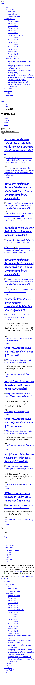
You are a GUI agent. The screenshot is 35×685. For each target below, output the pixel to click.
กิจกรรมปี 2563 (13, 42)
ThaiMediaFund (9, 168)
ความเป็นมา (12, 12)
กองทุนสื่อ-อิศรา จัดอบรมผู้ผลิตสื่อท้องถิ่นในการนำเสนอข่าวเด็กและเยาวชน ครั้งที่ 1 (19, 231)
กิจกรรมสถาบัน (9, 19)
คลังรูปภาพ (8, 91)
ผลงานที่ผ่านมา (13, 14)
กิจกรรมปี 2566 (13, 49)
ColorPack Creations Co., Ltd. (25, 576)
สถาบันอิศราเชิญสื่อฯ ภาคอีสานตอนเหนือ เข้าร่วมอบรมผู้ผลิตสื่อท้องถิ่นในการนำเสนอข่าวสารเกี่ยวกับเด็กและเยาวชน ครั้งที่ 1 (19, 267)
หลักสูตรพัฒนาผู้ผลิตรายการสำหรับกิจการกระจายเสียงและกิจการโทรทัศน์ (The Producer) (21, 84)
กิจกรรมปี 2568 (13, 54)
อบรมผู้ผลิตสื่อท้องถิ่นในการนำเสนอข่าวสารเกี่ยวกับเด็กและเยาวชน (19, 173)
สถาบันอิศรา (25, 170)
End (5, 539)
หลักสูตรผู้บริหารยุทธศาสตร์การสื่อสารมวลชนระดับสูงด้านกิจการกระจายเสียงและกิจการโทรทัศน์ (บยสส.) (21, 77)
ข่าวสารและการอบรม (11, 58)
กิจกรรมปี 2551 (13, 28)
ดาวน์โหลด (8, 93)
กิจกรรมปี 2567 (13, 51)
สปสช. (6, 338)
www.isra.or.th (17, 571)
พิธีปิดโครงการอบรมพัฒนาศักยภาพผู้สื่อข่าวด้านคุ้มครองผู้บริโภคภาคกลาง (18, 423)
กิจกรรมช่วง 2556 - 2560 (16, 35)
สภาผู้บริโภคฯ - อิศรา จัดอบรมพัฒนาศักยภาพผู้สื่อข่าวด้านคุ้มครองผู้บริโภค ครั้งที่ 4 (19, 385)
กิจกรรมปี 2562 (13, 40)
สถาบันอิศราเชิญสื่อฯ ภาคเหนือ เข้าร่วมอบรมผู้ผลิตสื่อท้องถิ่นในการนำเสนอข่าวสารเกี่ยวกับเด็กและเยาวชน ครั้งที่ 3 (18, 146)
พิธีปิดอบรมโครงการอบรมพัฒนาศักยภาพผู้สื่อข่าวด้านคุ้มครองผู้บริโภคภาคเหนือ (17, 497)
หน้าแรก (7, 7)
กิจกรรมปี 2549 (13, 23)
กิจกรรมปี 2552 (13, 30)
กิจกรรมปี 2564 (13, 44)
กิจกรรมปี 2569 (13, 56)
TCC (5, 447)
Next (5, 538)
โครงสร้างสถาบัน (14, 16)
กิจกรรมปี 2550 (13, 26)
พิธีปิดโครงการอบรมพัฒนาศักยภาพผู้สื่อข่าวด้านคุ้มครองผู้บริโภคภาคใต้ (18, 352)
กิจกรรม (7, 106)
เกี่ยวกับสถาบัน (9, 9)
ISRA (16, 168)
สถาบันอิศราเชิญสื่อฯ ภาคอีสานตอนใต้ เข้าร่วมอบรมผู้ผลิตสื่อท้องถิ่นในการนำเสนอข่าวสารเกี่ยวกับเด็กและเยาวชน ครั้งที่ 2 (18, 191)
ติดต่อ (6, 98)
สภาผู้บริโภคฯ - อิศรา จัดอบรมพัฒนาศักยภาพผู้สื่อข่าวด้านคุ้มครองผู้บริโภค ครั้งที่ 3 (19, 458)
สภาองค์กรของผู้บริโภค (21, 374)
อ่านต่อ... (7, 177)
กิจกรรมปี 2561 (13, 37)
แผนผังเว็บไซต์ (9, 95)
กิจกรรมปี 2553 (13, 33)
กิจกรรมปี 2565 (13, 47)
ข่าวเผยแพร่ (8, 88)
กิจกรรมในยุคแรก (14, 21)
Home (6, 104)
